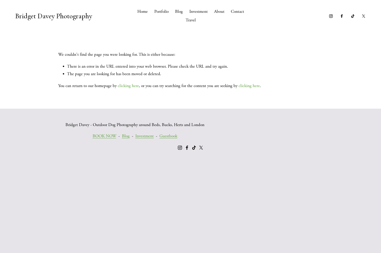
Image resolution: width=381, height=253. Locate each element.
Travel (191, 20)
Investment (198, 11)
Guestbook (168, 136)
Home (142, 11)
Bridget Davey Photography (53, 16)
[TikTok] (353, 16)
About (219, 11)
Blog (179, 11)
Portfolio (161, 11)
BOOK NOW (104, 136)
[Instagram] (331, 16)
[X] (363, 16)
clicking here (128, 86)
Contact (237, 11)
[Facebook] (342, 16)
